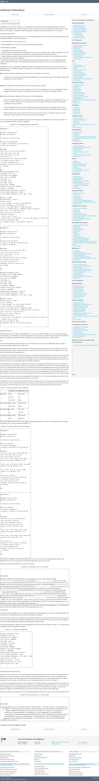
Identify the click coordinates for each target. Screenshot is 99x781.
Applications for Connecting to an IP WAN (82, 147)
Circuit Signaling (76, 109)
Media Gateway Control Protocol (80, 45)
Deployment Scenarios (78, 34)
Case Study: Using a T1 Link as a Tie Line (82, 154)
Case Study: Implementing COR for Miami (82, 218)
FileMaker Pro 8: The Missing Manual (9, 751)
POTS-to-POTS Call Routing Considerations (82, 200)
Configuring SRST (77, 228)
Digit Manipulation (77, 176)
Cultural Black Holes (39, 772)
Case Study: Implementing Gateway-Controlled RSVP (84, 202)
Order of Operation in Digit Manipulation (81, 183)
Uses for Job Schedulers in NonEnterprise (79, 767)
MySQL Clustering (73, 751)
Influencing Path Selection (78, 193)
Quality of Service (77, 150)
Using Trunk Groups (77, 196)
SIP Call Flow (76, 87)
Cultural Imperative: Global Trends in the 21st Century (49, 763)
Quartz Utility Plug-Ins (74, 771)
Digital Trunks (76, 122)
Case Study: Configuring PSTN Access (81, 170)
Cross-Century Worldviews (41, 768)
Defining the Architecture (40, 757)
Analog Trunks (76, 121)
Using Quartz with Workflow (76, 773)
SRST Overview (76, 226)
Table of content (49, 14)
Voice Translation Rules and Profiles (81, 180)
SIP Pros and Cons (77, 89)
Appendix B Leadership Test (41, 773)
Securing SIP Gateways (78, 95)
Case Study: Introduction (78, 36)
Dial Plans (75, 161)
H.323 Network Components (79, 66)
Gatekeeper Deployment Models (80, 293)
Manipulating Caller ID (78, 182)
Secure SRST (76, 235)
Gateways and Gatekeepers (79, 25)
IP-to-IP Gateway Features (78, 333)
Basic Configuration (77, 331)
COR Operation (76, 211)
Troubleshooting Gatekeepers (79, 308)
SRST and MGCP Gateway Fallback (80, 225)
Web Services (37, 755)
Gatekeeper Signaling (78, 288)
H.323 (74, 63)
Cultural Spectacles (39, 770)
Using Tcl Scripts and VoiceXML (80, 264)
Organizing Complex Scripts (7, 759)
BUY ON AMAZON (83, 742)
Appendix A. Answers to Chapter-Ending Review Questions (85, 345)
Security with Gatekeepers (78, 296)
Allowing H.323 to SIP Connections (80, 96)
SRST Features (76, 231)
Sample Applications (77, 267)
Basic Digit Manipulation (78, 177)
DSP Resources (76, 250)
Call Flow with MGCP (77, 49)
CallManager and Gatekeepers (79, 310)
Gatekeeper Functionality (78, 287)
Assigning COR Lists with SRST (80, 214)
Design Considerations (78, 148)
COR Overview (76, 209)
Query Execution (73, 761)
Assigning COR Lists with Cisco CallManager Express (84, 215)
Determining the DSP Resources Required (82, 253)
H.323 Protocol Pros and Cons (79, 69)
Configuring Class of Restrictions (80, 208)
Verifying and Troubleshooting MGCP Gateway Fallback (85, 241)
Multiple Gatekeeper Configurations (80, 305)
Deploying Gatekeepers (78, 285)
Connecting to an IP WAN (78, 145)
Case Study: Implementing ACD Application (82, 276)
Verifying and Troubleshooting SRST (81, 240)
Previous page (15, 14)
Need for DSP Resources (78, 252)
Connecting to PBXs (77, 132)
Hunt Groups (76, 194)
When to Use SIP (77, 90)
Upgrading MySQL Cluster (75, 753)
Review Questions (77, 58)
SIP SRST (75, 232)
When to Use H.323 (77, 71)
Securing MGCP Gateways (79, 54)
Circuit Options (76, 107)
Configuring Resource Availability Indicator (11, 23)
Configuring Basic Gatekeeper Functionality (82, 304)
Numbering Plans (77, 162)
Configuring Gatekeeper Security (80, 314)
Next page (84, 14)
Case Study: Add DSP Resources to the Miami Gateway (85, 258)
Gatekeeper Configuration (78, 302)
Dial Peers (75, 167)
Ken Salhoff (66, 742)
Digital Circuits (76, 112)
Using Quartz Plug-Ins (74, 769)
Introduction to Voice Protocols (79, 31)
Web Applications (38, 753)
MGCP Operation (77, 48)
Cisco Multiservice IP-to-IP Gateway (80, 327)
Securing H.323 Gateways (78, 75)
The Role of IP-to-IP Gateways (79, 30)
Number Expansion (77, 179)
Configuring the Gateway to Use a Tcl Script (82, 270)
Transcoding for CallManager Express (81, 256)
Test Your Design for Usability (7, 773)
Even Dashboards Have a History (8, 769)
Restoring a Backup (74, 759)
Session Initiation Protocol (78, 84)
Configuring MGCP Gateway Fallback (81, 238)
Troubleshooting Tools (78, 55)
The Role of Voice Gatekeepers (79, 28)
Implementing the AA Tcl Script (79, 271)
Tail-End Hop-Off (76, 197)
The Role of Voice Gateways (79, 27)
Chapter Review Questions (79, 37)
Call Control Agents (77, 32)
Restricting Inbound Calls (78, 217)
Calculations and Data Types (7, 755)
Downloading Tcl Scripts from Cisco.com (81, 269)
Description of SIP (77, 86)
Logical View (37, 761)
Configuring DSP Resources (79, 255)
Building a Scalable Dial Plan (79, 165)
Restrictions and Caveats (78, 274)
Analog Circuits (76, 110)
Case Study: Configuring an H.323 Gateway (82, 78)
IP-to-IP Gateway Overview (79, 328)
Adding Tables (72, 755)
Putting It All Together (5, 774)
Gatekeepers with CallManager (79, 294)
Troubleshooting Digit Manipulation (80, 185)
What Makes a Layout (5, 753)
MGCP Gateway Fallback (78, 236)
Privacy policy (95, 778)
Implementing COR (77, 212)
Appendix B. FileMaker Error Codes (9, 761)
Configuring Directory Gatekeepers (80, 307)
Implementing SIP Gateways (79, 93)
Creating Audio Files (77, 273)
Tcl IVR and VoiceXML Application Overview (82, 266)
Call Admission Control (78, 199)
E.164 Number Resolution (78, 290)
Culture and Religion (39, 766)
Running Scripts (4, 757)
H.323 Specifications (77, 65)
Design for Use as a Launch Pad (8, 771)
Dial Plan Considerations (78, 51)
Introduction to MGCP (77, 47)
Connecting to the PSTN (78, 118)
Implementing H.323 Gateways (79, 74)
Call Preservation (77, 234)
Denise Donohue (55, 743)
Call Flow (75, 68)
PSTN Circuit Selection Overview (80, 119)
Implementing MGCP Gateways (80, 52)
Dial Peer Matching (77, 168)
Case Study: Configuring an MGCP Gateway (82, 57)
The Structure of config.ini (75, 757)
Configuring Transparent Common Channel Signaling (84, 136)
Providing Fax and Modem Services (80, 151)
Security (75, 153)
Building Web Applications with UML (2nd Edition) (47, 751)
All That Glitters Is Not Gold (7, 767)
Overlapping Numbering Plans (79, 164)
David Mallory (59, 742)
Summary (36, 759)
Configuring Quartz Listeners (76, 774)
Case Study (75, 186)
